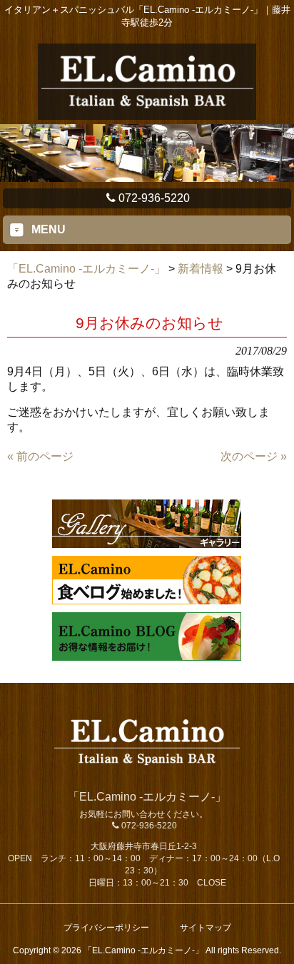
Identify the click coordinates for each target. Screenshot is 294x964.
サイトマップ (205, 928)
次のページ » (253, 456)
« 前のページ (40, 456)
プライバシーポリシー (106, 928)
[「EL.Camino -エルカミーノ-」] (146, 113)
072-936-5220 (154, 198)
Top (281, 951)
